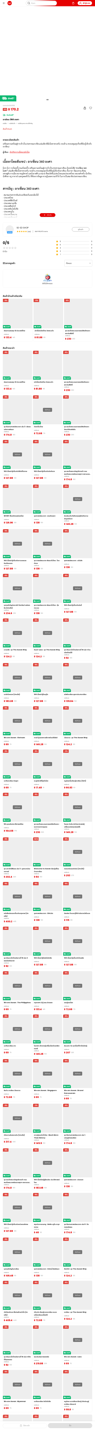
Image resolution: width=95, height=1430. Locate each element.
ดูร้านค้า (80, 229)
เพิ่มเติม (49, 215)
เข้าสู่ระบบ (86, 3)
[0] (73, 3)
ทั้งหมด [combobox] (69, 263)
